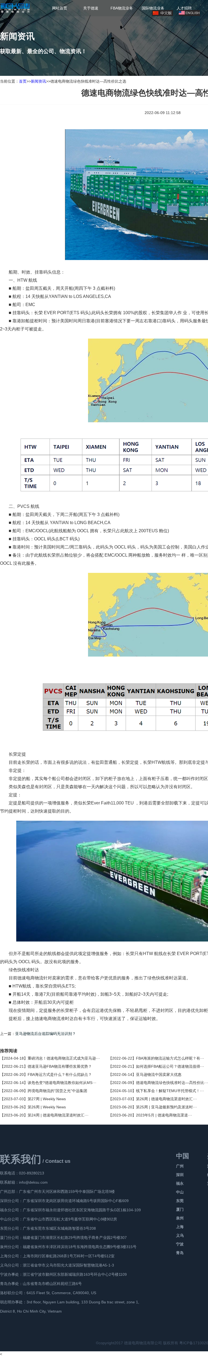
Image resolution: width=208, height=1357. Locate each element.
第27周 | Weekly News (47, 1099)
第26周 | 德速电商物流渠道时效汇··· (166, 1099)
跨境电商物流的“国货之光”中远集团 (57, 1091)
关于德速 (90, 8)
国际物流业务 (153, 8)
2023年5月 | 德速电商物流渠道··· (164, 1115)
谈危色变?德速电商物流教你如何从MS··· (62, 1082)
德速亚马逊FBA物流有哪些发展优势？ (60, 1066)
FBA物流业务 (121, 8)
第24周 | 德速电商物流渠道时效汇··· (58, 1115)
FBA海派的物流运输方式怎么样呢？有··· (170, 1058)
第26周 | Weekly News (47, 1107)
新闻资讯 (38, 81)
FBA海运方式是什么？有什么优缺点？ (60, 1074)
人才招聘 (184, 8)
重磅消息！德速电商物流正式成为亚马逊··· (64, 1058)
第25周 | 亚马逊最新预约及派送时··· (166, 1107)
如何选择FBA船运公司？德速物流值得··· (170, 1066)
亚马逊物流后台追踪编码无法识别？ (45, 1033)
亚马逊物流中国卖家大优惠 (158, 1074)
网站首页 (59, 8)
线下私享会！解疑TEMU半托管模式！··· (170, 1091)
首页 (23, 81)
